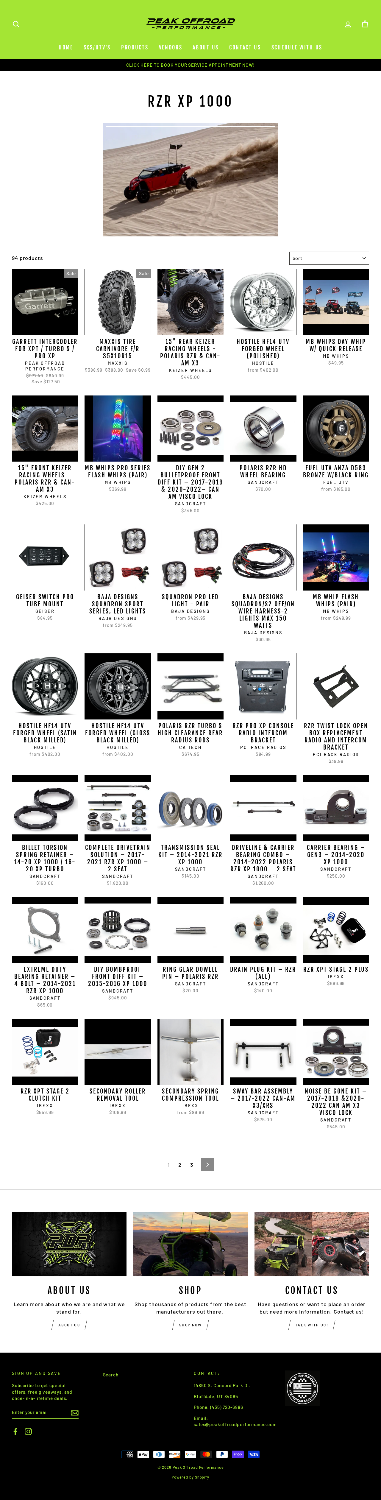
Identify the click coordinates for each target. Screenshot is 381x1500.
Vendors (170, 47)
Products (135, 47)
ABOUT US (69, 1325)
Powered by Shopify (190, 1477)
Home (66, 47)
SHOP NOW (190, 1325)
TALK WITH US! (311, 1325)
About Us (206, 47)
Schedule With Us (296, 47)
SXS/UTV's (97, 47)
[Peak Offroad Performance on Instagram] (28, 1431)
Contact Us (245, 47)
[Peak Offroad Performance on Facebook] (15, 1431)
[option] (190, 65)
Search (110, 1374)
